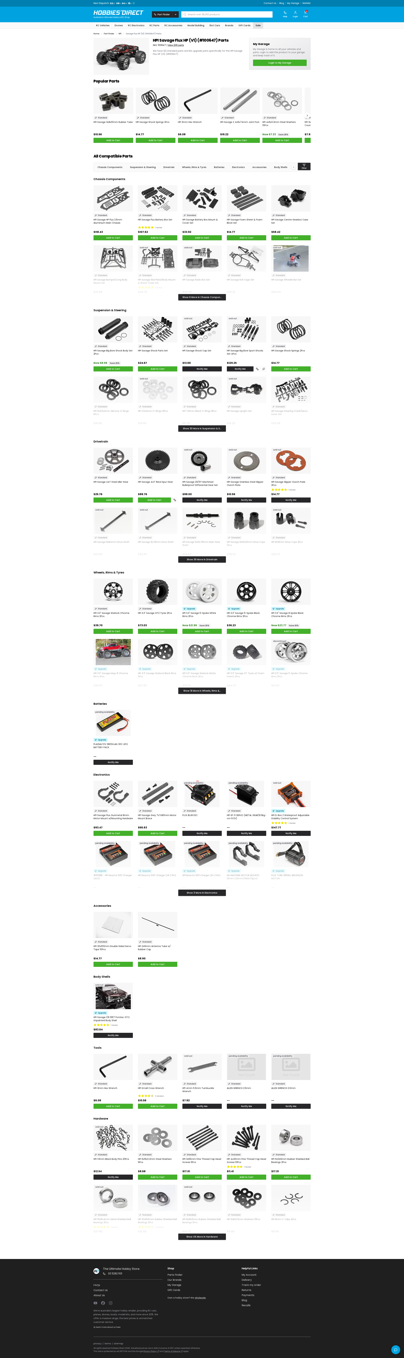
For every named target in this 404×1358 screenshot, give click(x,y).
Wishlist (306, 3)
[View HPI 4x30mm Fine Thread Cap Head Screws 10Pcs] (246, 1138)
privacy (97, 1343)
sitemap (118, 1343)
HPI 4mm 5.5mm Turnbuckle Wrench (198, 1090)
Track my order (251, 1285)
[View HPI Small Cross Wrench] (157, 1067)
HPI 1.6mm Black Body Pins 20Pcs (111, 1159)
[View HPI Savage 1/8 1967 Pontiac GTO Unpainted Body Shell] (113, 996)
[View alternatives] (263, 368)
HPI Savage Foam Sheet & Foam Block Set (244, 221)
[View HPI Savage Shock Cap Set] (202, 329)
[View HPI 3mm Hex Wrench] (198, 101)
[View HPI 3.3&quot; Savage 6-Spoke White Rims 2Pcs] (202, 592)
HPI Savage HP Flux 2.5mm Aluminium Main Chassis (107, 221)
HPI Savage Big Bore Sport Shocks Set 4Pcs (245, 352)
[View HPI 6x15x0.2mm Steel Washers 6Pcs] (157, 1138)
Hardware (100, 1119)
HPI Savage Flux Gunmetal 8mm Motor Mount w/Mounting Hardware (113, 817)
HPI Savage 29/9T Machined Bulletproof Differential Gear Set (200, 483)
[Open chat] (395, 1349)
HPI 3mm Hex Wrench (190, 122)
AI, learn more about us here (106, 1327)
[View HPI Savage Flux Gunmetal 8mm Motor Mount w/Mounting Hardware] (113, 794)
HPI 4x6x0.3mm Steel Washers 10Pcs (279, 123)
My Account (249, 1275)
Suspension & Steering (143, 167)
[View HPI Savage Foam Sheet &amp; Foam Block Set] (246, 198)
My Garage (293, 3)
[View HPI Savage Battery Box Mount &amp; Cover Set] (202, 198)
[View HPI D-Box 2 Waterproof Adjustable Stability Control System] (291, 794)
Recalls (246, 1305)
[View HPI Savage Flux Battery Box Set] (157, 198)
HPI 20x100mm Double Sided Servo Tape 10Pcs (112, 948)
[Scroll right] (292, 167)
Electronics (238, 167)
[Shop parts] (257, 368)
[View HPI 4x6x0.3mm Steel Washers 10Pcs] (282, 101)
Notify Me (202, 368)
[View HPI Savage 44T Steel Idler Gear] (113, 461)
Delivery (247, 1280)
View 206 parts (176, 45)
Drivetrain (168, 167)
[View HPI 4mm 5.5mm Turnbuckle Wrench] (202, 1067)
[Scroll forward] (307, 115)
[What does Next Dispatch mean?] (133, 3)
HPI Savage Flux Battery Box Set (155, 219)
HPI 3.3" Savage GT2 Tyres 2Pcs (155, 613)
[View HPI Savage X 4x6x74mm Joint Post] (240, 101)
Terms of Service (172, 1351)
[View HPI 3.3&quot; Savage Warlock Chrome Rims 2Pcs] (113, 592)
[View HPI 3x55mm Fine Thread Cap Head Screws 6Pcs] (202, 1138)
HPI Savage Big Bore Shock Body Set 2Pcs (113, 352)
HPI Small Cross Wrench (151, 1088)
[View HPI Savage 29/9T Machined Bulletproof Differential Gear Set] (202, 461)
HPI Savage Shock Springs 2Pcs (152, 122)
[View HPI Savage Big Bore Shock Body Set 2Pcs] (113, 329)
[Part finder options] (175, 14)
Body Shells (280, 167)
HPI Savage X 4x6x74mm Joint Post (239, 122)
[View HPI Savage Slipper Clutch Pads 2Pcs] (291, 461)
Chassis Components (109, 167)
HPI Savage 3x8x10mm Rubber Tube (113, 122)
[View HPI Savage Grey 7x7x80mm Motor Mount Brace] (157, 794)
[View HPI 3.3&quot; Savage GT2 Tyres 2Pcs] (157, 592)
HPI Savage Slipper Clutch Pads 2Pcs (288, 483)
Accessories (259, 167)
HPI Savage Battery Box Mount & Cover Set (200, 221)
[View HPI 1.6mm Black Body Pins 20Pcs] (113, 1138)
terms (107, 1343)
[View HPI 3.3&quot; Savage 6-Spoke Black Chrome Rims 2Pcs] (246, 592)
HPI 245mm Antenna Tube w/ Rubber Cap (154, 948)
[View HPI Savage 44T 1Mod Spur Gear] (157, 461)
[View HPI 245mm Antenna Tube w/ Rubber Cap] (157, 925)
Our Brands (174, 1280)
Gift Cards (173, 1290)
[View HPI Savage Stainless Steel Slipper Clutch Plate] (246, 461)
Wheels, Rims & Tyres (194, 167)
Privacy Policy (150, 1351)
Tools (97, 1048)
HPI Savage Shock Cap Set (196, 350)
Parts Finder (175, 1275)
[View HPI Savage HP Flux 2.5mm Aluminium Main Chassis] (113, 198)
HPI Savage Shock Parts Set (153, 350)
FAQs (96, 1285)
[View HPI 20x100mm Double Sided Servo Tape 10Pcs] (113, 925)
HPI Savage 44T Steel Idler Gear (110, 482)
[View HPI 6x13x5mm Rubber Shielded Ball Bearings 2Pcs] (291, 1138)
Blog (281, 3)
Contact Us (270, 3)
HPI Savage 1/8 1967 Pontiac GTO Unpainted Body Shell (111, 1019)
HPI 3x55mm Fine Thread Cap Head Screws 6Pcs (201, 1160)
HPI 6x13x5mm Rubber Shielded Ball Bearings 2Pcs (290, 1160)
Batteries (219, 167)
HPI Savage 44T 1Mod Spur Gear (155, 482)
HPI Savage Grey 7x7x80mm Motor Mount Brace (157, 817)
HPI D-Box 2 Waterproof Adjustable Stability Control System (290, 817)
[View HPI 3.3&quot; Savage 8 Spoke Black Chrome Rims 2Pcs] (291, 592)
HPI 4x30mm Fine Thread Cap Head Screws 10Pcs (246, 1160)
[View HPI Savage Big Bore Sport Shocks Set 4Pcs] (246, 329)
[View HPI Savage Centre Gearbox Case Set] (291, 198)
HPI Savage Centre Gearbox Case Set (289, 221)
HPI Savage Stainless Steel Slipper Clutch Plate (245, 483)
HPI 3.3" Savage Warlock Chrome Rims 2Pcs (111, 614)
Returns (246, 1290)
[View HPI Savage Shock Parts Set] (157, 329)
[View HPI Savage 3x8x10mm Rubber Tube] (113, 101)
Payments (248, 1295)
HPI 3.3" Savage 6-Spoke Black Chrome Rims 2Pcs (243, 614)
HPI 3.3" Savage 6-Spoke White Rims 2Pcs (199, 614)
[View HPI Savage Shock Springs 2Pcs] (155, 101)
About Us (99, 1295)
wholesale (200, 1297)
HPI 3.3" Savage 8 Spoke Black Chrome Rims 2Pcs (287, 614)
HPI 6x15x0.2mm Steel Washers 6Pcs (155, 1160)
